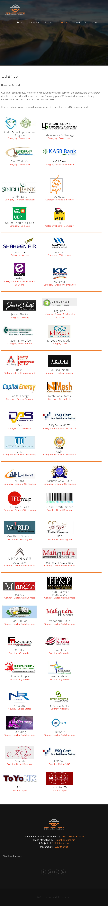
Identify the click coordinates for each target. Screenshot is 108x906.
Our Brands (79, 22)
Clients (63, 22)
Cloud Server (61, 846)
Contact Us (98, 22)
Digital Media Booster (73, 836)
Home (20, 22)
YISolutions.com (60, 843)
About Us (34, 22)
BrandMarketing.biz (65, 840)
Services (49, 22)
